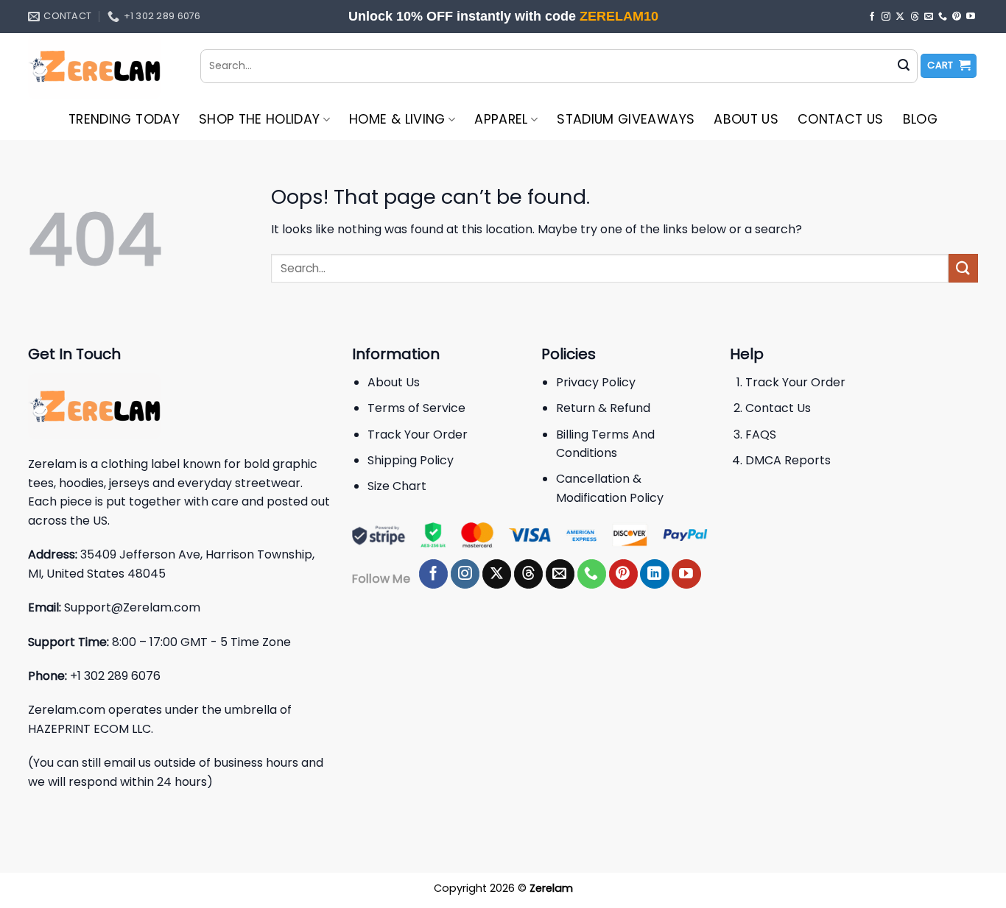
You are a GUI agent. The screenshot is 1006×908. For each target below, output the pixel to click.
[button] (949, 66)
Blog (920, 119)
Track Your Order (417, 434)
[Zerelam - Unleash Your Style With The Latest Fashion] (103, 66)
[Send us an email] (928, 17)
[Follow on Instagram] (886, 17)
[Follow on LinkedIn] (654, 574)
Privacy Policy (596, 382)
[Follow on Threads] (914, 17)
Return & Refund (603, 408)
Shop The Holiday (259, 119)
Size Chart (396, 486)
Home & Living (397, 119)
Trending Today (124, 119)
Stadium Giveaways (625, 119)
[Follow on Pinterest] (956, 17)
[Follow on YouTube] (970, 17)
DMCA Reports (788, 460)
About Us (746, 119)
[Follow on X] (900, 17)
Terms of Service (416, 408)
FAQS (760, 434)
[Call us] (942, 17)
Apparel (500, 119)
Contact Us (841, 119)
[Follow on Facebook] (872, 17)
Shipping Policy (410, 460)
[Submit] (903, 66)
